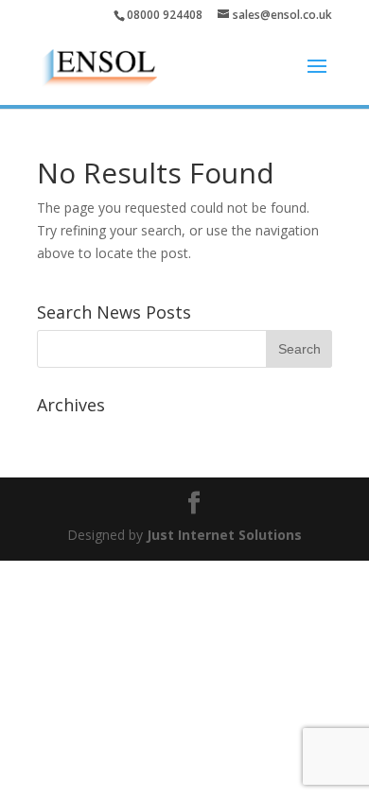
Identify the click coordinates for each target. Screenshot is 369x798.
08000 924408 (164, 15)
